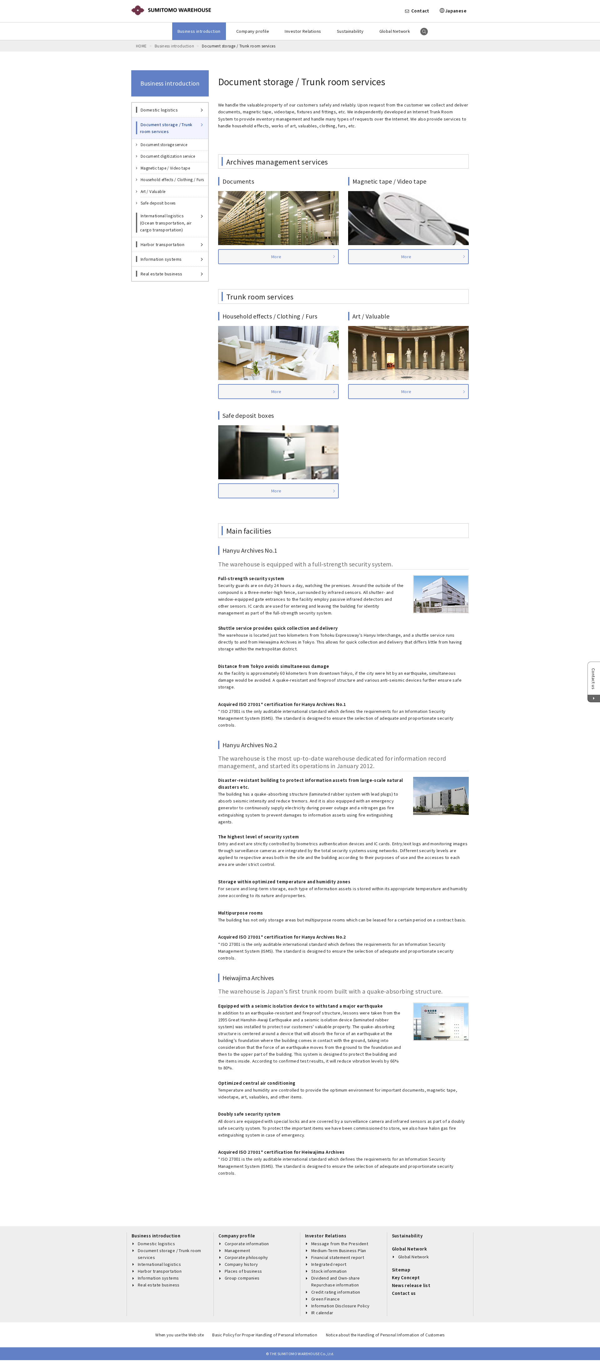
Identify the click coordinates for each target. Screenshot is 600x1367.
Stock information (329, 1271)
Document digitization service (168, 156)
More (276, 256)
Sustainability (350, 31)
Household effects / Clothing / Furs (270, 316)
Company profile (252, 31)
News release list (411, 1285)
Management (237, 1250)
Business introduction (199, 31)
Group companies (242, 1278)
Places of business (243, 1271)
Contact (420, 11)
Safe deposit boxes (248, 415)
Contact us (404, 1293)
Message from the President (339, 1243)
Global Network (394, 31)
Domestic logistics (156, 1243)
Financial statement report (337, 1257)
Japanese (456, 11)
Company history (241, 1264)
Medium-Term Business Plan (338, 1250)
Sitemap (401, 1270)
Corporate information (247, 1243)
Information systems (158, 1278)
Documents (238, 181)
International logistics (159, 1264)
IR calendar (322, 1312)
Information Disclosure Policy (340, 1306)
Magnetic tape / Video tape (389, 181)
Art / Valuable (370, 316)
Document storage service (164, 144)
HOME (141, 45)
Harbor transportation (160, 1271)
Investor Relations (303, 31)
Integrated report (329, 1264)
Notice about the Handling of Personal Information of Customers (385, 1334)
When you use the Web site (179, 1334)
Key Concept (406, 1278)
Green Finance (325, 1299)
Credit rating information (335, 1292)
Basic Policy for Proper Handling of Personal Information (264, 1334)
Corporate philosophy (246, 1257)
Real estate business (159, 1285)
